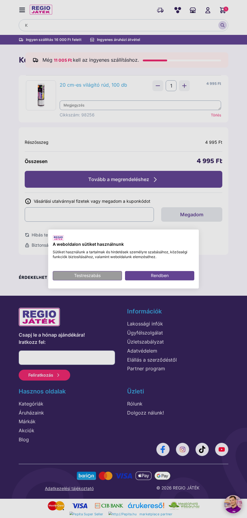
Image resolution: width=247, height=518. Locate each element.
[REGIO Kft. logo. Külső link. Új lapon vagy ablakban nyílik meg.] (58, 238)
